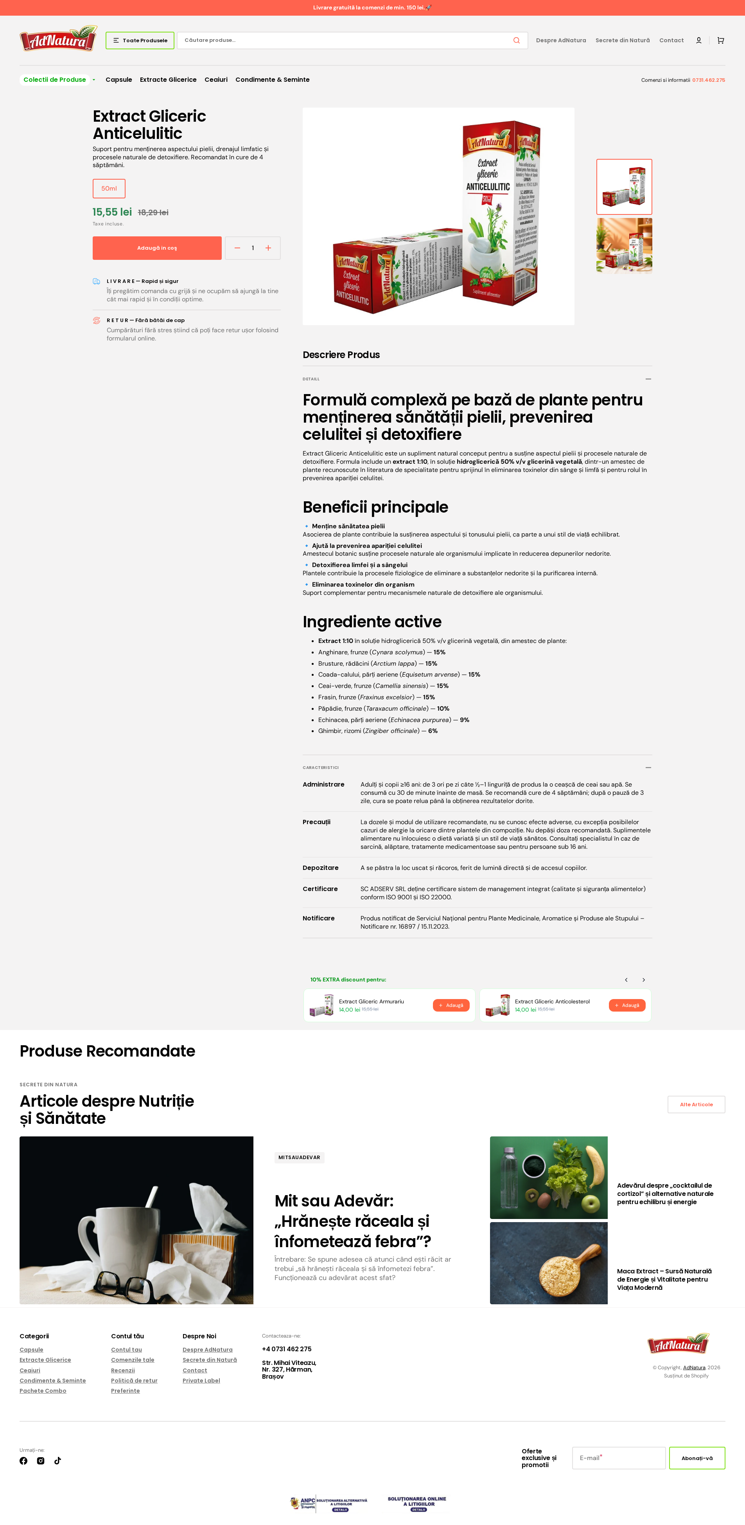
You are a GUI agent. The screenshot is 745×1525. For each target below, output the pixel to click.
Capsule (31, 1350)
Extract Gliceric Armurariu (371, 1001)
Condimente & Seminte (53, 1381)
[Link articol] (253, 1220)
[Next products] (643, 979)
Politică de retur (134, 1381)
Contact (195, 1370)
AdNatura (694, 1367)
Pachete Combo (43, 1391)
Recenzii (123, 1370)
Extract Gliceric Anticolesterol (552, 1001)
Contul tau (126, 1350)
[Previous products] (626, 979)
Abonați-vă (697, 1458)
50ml (113, 191)
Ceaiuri (30, 1370)
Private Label (201, 1381)
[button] (698, 40)
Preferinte (125, 1391)
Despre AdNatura (208, 1350)
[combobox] (352, 40)
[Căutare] (518, 40)
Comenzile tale (132, 1360)
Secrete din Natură (210, 1360)
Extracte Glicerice (45, 1360)
